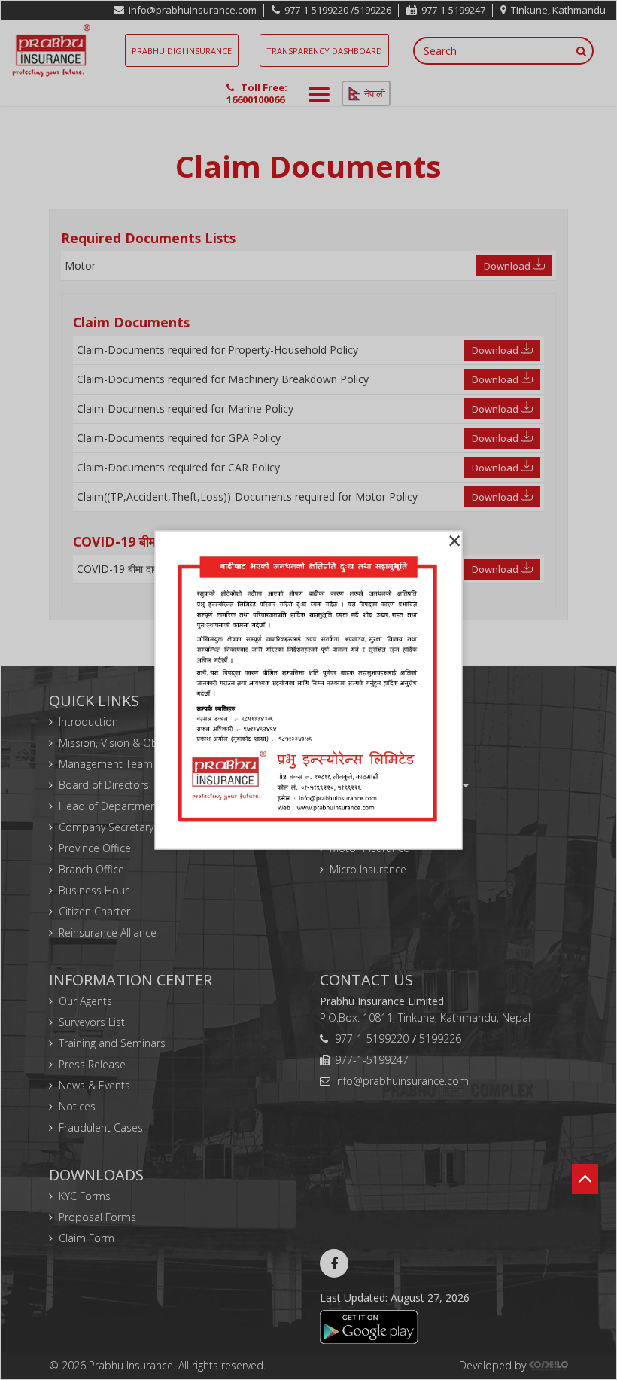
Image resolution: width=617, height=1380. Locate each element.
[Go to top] (585, 1193)
